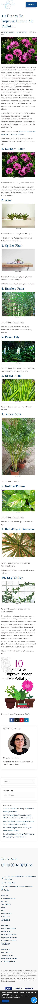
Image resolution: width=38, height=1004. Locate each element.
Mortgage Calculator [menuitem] (9, 940)
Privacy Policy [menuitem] (6, 913)
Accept (5, 1001)
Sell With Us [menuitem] (5, 949)
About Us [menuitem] (4, 895)
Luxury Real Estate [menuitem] (8, 898)
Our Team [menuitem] (4, 901)
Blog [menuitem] (3, 907)
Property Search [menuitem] (7, 931)
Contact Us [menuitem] (5, 916)
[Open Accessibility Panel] (34, 1000)
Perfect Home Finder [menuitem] (9, 928)
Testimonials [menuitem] (6, 904)
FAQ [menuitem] (3, 910)
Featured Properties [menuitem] (8, 934)
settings (17, 997)
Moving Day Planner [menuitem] (8, 961)
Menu (32, 4)
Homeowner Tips (21, 32)
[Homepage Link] (8, 4)
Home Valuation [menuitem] (7, 952)
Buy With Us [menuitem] (5, 925)
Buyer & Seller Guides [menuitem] (9, 937)
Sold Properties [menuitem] (7, 955)
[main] (19, 424)
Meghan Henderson (8, 32)
